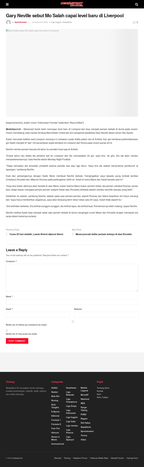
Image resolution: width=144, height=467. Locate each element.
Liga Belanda (70, 393)
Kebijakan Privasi (80, 458)
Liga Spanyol (70, 438)
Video (83, 439)
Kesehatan (71, 387)
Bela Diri (55, 396)
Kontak (100, 391)
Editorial (55, 415)
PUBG (83, 414)
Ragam (84, 418)
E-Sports (55, 411)
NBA (83, 403)
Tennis (84, 435)
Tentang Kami (103, 387)
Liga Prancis (69, 431)
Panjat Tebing (84, 409)
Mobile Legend (84, 389)
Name (9, 296)
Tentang (67, 458)
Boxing (54, 400)
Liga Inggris (56, 22)
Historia (55, 432)
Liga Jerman (72, 425)
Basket (54, 392)
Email (9, 309)
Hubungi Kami (132, 458)
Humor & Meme (55, 438)
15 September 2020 (40, 22)
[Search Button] (136, 4)
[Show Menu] (7, 4)
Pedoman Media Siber (99, 458)
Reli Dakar (85, 422)
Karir (99, 394)
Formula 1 (56, 420)
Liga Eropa (71, 406)
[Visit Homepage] (72, 4)
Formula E (56, 424)
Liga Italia (71, 421)
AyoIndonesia (21, 22)
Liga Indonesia (71, 411)
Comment (11, 261)
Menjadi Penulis (117, 458)
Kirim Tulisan (102, 397)
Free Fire (55, 428)
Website (78, 309)
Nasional (85, 399)
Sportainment (87, 431)
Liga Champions (71, 400)
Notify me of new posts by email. (21, 333)
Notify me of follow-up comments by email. (26, 324)
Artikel (54, 387)
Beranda (57, 458)
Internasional (57, 443)
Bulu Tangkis (55, 406)
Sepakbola (67, 22)
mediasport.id (17, 458)
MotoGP (84, 394)
